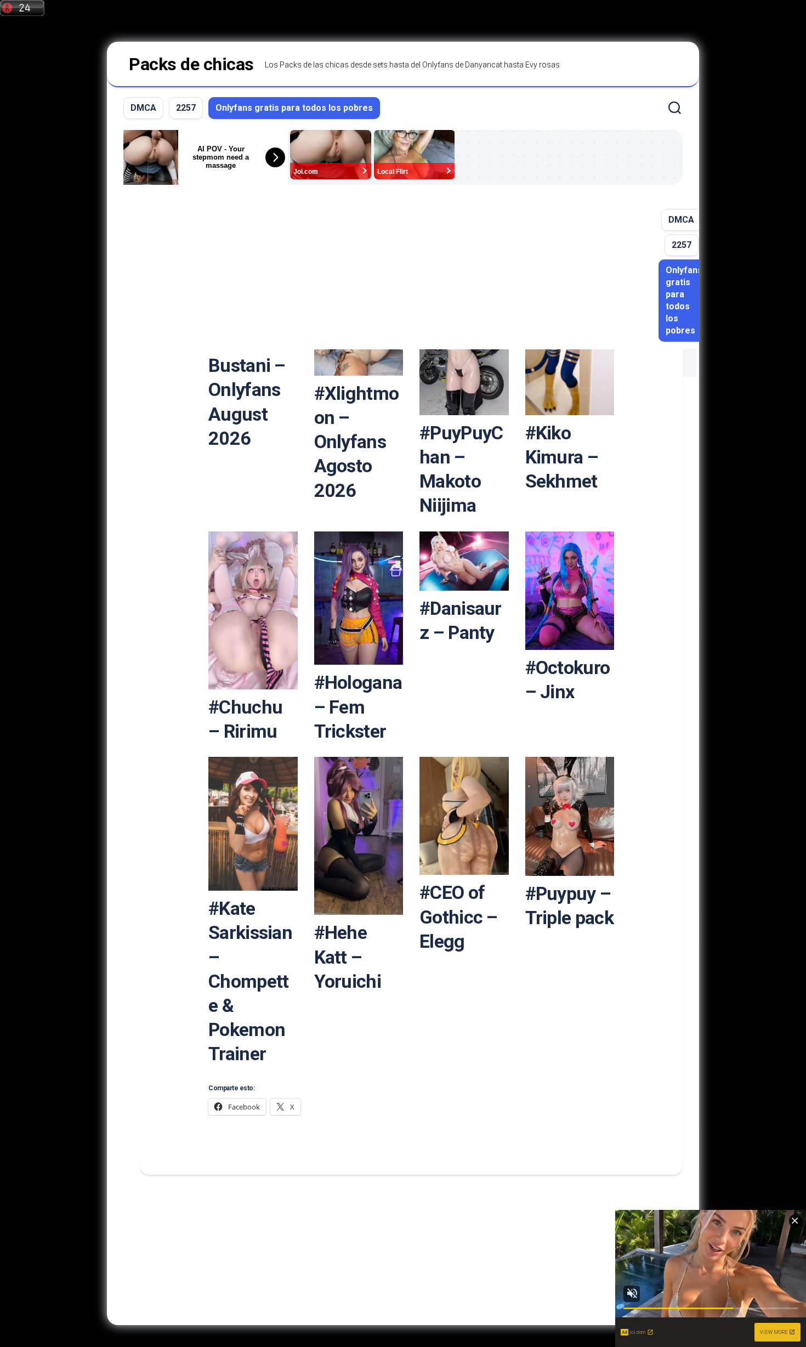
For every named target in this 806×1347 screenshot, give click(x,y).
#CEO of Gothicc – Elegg (458, 916)
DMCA (143, 108)
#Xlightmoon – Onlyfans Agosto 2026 (356, 441)
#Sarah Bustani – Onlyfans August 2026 (247, 389)
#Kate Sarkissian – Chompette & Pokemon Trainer (250, 981)
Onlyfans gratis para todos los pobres (294, 108)
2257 (186, 108)
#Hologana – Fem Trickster (358, 706)
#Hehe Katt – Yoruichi (347, 956)
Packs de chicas (191, 64)
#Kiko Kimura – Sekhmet (561, 457)
